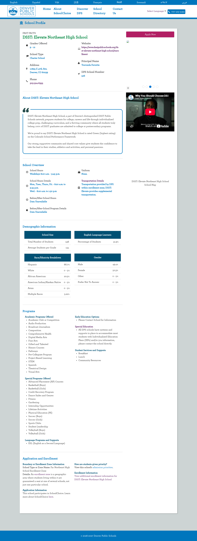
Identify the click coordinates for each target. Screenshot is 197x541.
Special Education (84, 326)
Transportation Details (92, 181)
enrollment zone (42, 474)
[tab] (143, 87)
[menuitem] (47, 11)
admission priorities (103, 467)
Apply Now (150, 34)
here (51, 497)
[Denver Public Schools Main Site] (21, 11)
